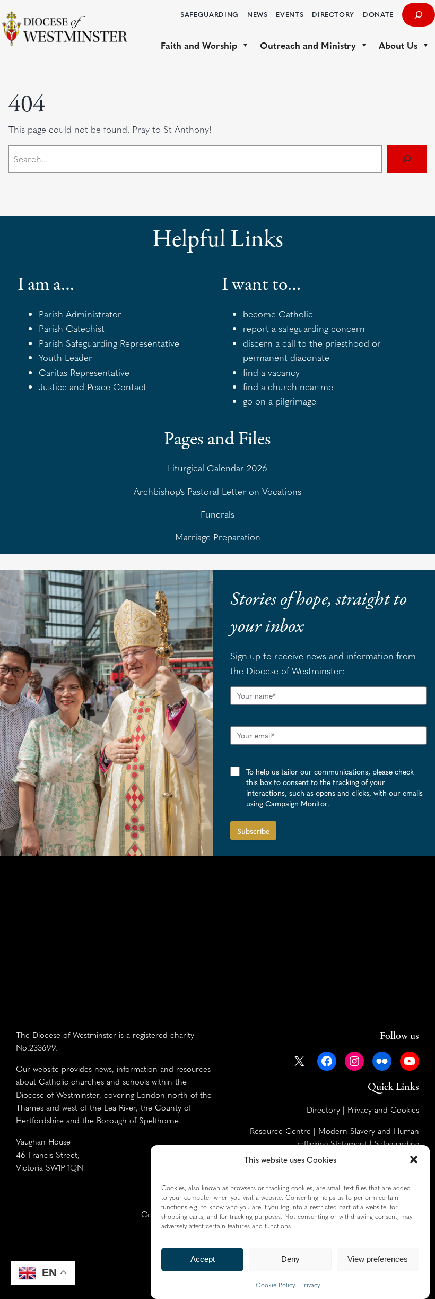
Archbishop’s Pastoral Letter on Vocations (217, 491)
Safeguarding (397, 1143)
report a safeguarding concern (304, 328)
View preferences (377, 1258)
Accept (202, 1258)
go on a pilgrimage (279, 400)
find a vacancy (271, 372)
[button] (413, 1159)
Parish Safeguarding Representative (109, 343)
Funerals (217, 513)
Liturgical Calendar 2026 (217, 467)
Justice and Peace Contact (92, 386)
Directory (323, 1109)
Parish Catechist (72, 328)
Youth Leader (65, 357)
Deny (290, 1258)
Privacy (310, 1284)
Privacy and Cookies (383, 1109)
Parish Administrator (80, 313)
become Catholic (278, 313)
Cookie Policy (275, 1284)
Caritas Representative (84, 372)
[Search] (407, 159)
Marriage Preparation (217, 536)
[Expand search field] (418, 15)
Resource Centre (280, 1130)
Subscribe (253, 830)
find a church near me (288, 386)
